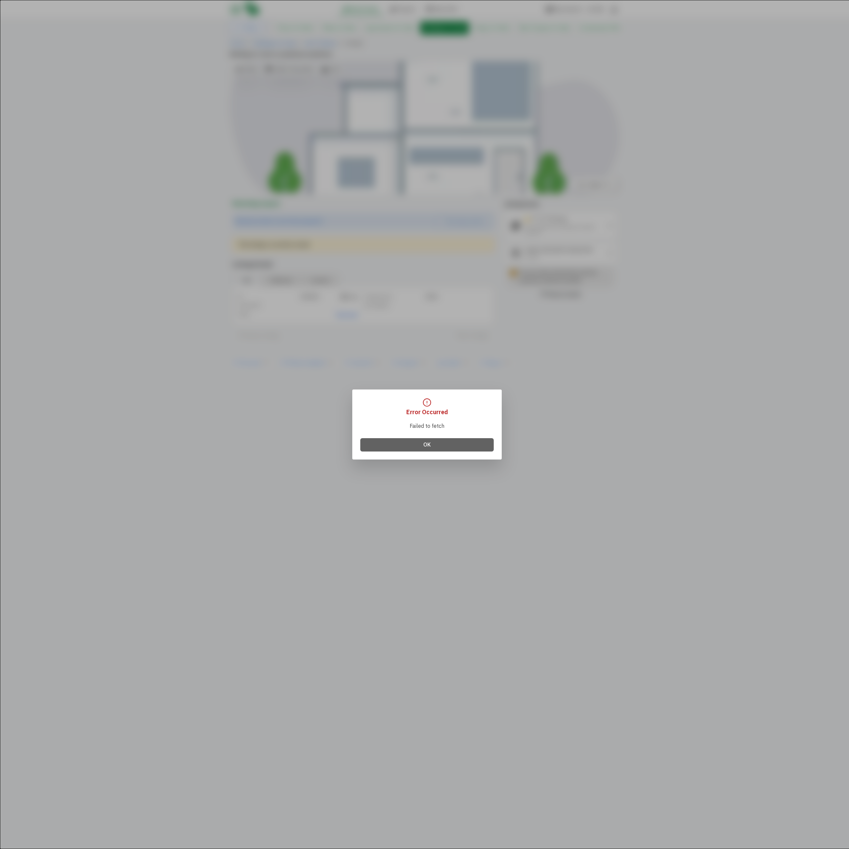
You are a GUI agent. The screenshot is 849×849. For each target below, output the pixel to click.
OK (427, 445)
